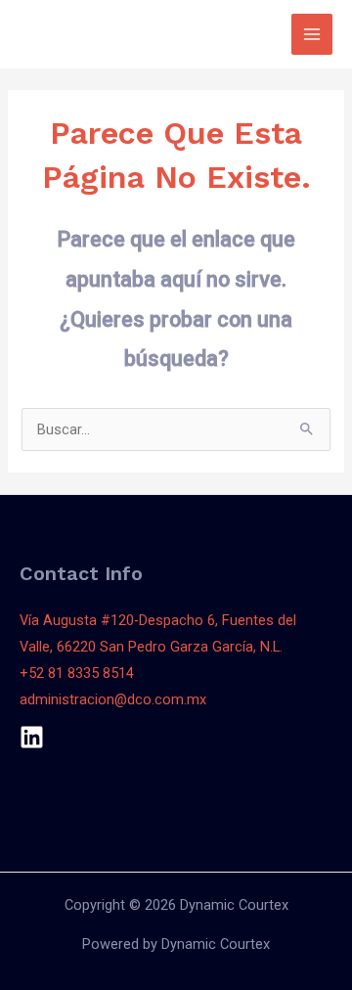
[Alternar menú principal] (311, 34)
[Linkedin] (32, 737)
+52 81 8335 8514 (77, 673)
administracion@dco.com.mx (113, 699)
